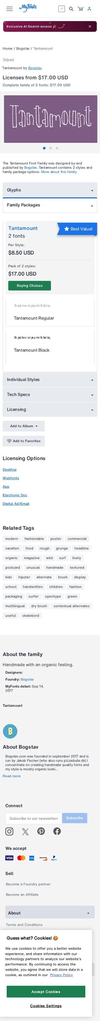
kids (8, 577)
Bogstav (23, 48)
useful (10, 616)
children (56, 587)
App (6, 486)
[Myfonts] (28, 11)
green (72, 596)
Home (8, 48)
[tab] (44, 148)
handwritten (33, 587)
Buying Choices (30, 285)
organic (11, 558)
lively (76, 558)
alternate (44, 577)
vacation (12, 548)
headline (81, 548)
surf (62, 558)
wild (49, 558)
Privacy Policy (61, 974)
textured (77, 568)
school (11, 587)
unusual (33, 568)
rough (45, 548)
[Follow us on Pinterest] (43, 831)
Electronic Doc (15, 495)
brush (63, 577)
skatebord (30, 616)
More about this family (59, 171)
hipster (24, 577)
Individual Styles (23, 379)
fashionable (34, 539)
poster (55, 539)
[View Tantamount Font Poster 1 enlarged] (50, 119)
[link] (80, 9)
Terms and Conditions (24, 924)
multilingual (15, 606)
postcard (12, 568)
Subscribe (74, 817)
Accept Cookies (45, 991)
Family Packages (23, 205)
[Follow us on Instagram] (11, 831)
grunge (62, 548)
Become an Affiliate (22, 894)
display (80, 577)
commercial (77, 539)
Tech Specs (18, 394)
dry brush (39, 606)
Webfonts (11, 478)
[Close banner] (90, 26)
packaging (13, 596)
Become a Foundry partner (28, 884)
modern (11, 539)
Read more (12, 776)
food (29, 548)
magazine (32, 558)
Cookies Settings (46, 1005)
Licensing (16, 409)
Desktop (10, 469)
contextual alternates (72, 606)
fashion (75, 587)
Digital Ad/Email (16, 503)
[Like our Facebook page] (59, 831)
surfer (34, 596)
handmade (54, 568)
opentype (53, 596)
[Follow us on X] (27, 831)
